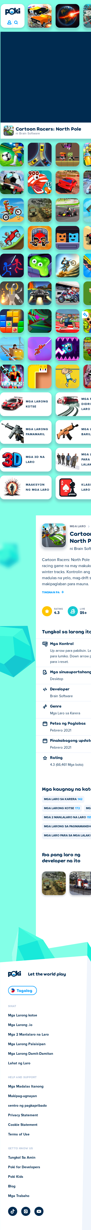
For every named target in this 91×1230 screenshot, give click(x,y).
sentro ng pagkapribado (27, 1105)
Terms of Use (19, 1134)
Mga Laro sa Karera (63, 799)
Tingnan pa (51, 592)
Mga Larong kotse (62, 808)
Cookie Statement (22, 1125)
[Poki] (12, 11)
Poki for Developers (24, 1167)
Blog (11, 1186)
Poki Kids (15, 1177)
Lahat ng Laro (19, 1063)
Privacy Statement (23, 1115)
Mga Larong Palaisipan (27, 1044)
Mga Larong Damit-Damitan (30, 1054)
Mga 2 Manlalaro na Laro (28, 1034)
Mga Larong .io (20, 1025)
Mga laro (78, 526)
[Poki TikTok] (12, 1211)
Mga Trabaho (18, 1196)
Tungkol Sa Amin (21, 1157)
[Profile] (9, 23)
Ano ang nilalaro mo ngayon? (16, 23)
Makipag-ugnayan (22, 1096)
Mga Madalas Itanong (25, 1086)
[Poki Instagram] (25, 1211)
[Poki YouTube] (38, 1211)
